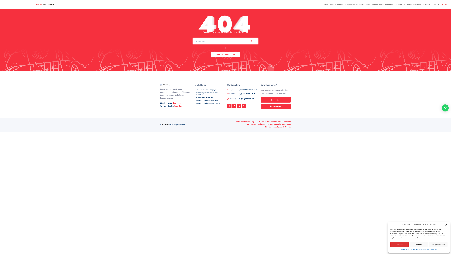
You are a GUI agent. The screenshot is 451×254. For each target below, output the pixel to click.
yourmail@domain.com (248, 90)
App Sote (277, 100)
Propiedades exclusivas (354, 4)
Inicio (325, 4)
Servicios (398, 4)
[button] (446, 225)
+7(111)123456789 (247, 99)
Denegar (419, 244)
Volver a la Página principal (225, 54)
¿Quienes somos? (414, 4)
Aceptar (400, 244)
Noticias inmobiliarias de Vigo (207, 100)
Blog (368, 4)
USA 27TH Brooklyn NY (247, 94)
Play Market (277, 106)
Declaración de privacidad (421, 249)
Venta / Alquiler (336, 4)
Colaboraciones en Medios (382, 4)
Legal (435, 4)
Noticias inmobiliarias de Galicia (208, 103)
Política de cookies (406, 249)
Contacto (427, 4)
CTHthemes (165, 125)
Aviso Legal (433, 249)
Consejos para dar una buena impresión (207, 93)
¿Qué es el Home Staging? (206, 90)
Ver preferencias (438, 244)
